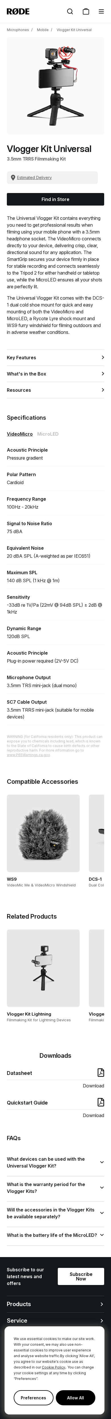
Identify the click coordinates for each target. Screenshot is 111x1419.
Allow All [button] (75, 1397)
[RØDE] (18, 11)
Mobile (43, 30)
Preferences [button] (33, 1397)
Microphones (18, 30)
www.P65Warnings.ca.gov (28, 755)
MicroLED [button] (48, 434)
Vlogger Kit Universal (74, 30)
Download (93, 1086)
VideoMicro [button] (20, 434)
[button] (101, 11)
